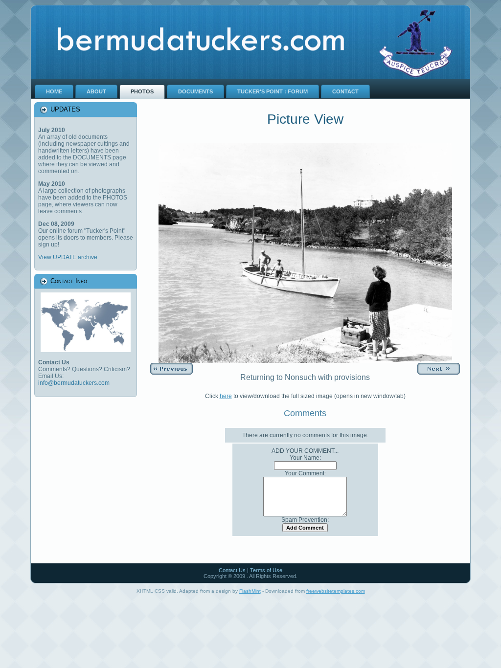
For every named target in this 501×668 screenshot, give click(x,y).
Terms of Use (266, 570)
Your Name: (305, 457)
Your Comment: (305, 473)
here (226, 396)
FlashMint (250, 591)
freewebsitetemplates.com (335, 591)
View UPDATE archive (67, 257)
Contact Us (232, 570)
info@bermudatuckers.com (74, 382)
